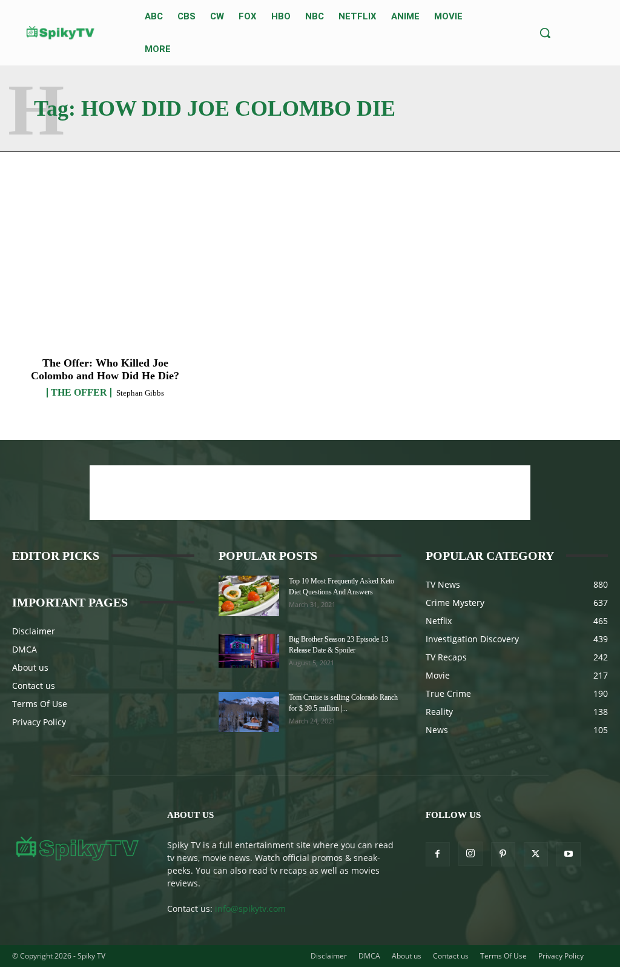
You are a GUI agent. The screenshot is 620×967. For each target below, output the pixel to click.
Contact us (33, 685)
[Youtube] (568, 854)
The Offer (79, 392)
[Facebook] (438, 854)
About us (30, 667)
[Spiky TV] (60, 33)
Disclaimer (33, 631)
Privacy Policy (39, 722)
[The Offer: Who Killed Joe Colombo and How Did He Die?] (105, 287)
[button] (545, 33)
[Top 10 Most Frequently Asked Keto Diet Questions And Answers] (249, 596)
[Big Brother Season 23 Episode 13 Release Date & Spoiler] (249, 651)
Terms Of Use (39, 703)
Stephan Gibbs (140, 392)
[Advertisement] (310, 492)
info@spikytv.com (250, 908)
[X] (536, 854)
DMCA (24, 649)
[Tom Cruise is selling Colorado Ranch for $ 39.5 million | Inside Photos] (249, 712)
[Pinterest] (503, 854)
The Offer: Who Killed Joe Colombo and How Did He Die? (105, 369)
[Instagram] (470, 854)
